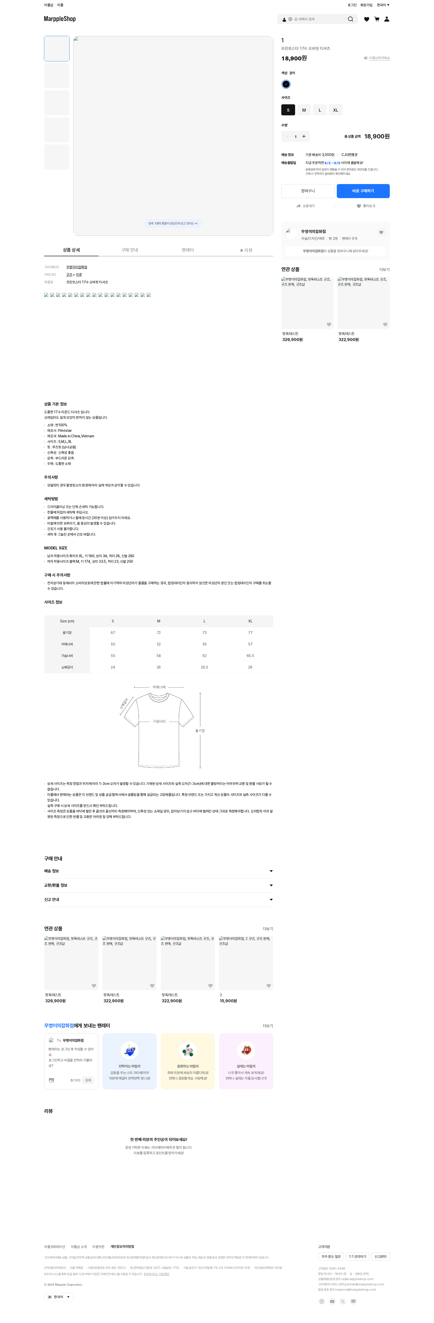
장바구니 (308, 191)
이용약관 (98, 1247)
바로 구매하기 (363, 191)
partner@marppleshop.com (364, 1284)
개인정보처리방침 (122, 1247)
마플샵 (48, 5)
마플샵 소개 (79, 1247)
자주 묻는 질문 (331, 1257)
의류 (79, 275)
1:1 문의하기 (357, 1257)
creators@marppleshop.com (355, 1289)
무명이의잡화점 (76, 267)
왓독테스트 (53, 995)
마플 (60, 5)
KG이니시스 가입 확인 (156, 1274)
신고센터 (381, 1257)
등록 (88, 1080)
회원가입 (366, 5)
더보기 (268, 929)
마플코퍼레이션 (54, 1247)
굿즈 (69, 275)
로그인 (352, 5)
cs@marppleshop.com (357, 1279)
